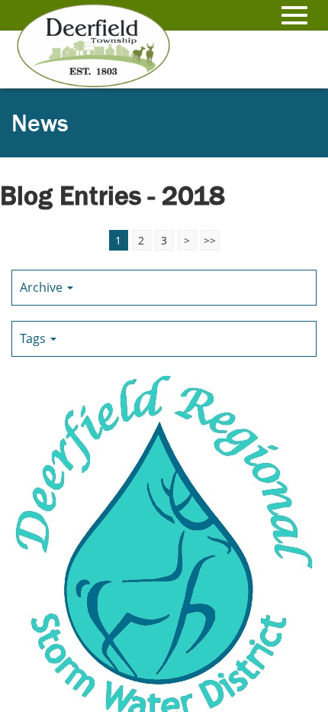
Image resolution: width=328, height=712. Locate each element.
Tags (34, 338)
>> (210, 240)
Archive (43, 287)
